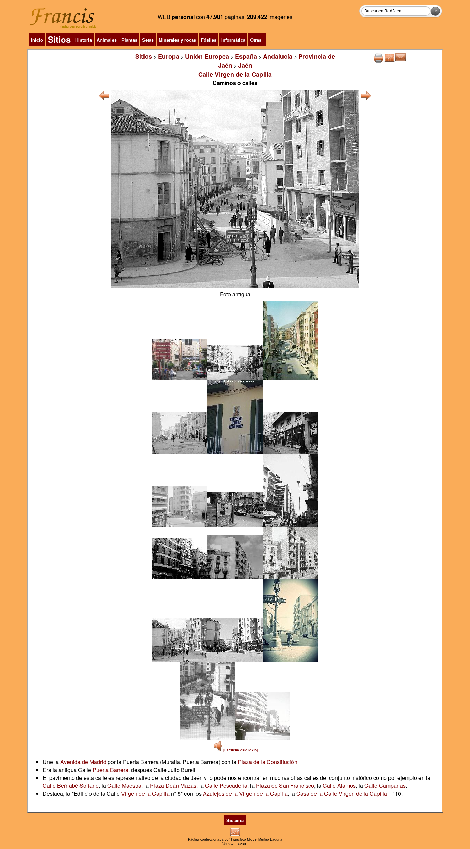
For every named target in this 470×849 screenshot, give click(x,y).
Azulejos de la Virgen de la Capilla (245, 793)
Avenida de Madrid (83, 762)
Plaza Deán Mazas (173, 786)
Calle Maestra (124, 786)
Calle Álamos (339, 786)
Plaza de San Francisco (285, 786)
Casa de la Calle (317, 793)
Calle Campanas (385, 786)
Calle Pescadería (226, 786)
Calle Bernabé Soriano (71, 786)
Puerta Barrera (110, 770)
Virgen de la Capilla (145, 793)
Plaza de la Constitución (267, 762)
